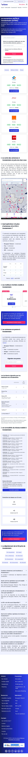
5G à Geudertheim (10, 552)
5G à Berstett (5, 562)
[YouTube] (15, 751)
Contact (3, 723)
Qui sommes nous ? (6, 720)
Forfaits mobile (5, 681)
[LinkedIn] (19, 751)
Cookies (4, 731)
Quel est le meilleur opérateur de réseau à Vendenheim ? (13, 614)
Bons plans (18, 679)
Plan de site (4, 734)
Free (16, 700)
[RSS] (22, 751)
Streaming (4, 686)
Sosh (16, 711)
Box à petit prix (19, 681)
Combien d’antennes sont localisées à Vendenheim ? (12, 571)
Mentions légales (6, 726)
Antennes (7, 70)
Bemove (22, 738)
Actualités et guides (6, 698)
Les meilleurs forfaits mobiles (14, 322)
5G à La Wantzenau (10, 555)
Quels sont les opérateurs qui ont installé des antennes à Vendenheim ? (12, 581)
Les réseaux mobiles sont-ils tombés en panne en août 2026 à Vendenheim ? (12, 632)
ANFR (12, 278)
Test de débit (5, 703)
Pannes (21, 70)
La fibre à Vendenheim (14, 539)
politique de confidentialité (18, 61)
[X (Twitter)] (9, 751)
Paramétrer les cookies (14, 739)
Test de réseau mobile (7, 706)
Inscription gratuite (14, 490)
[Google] (6, 751)
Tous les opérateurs (20, 713)
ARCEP (4, 342)
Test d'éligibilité (5, 700)
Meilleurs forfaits (14, 70)
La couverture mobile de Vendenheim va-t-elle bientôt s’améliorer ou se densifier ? (13, 642)
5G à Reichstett (19, 555)
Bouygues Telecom (20, 698)
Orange (17, 708)
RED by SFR (18, 706)
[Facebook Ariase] (12, 751)
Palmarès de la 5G (6, 711)
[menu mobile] (26, 4)
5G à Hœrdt (18, 552)
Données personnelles (7, 728)
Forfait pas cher (19, 684)
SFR (16, 703)
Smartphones (5, 684)
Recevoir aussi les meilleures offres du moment (13, 49)
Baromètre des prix (6, 708)
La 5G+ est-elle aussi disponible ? (10, 602)
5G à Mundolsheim (9, 559)
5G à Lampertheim (19, 559)
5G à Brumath (23, 562)
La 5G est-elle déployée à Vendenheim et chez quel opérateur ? (12, 591)
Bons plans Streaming (20, 691)
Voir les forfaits (14, 91)
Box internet (4, 679)
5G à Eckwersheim (14, 562)
